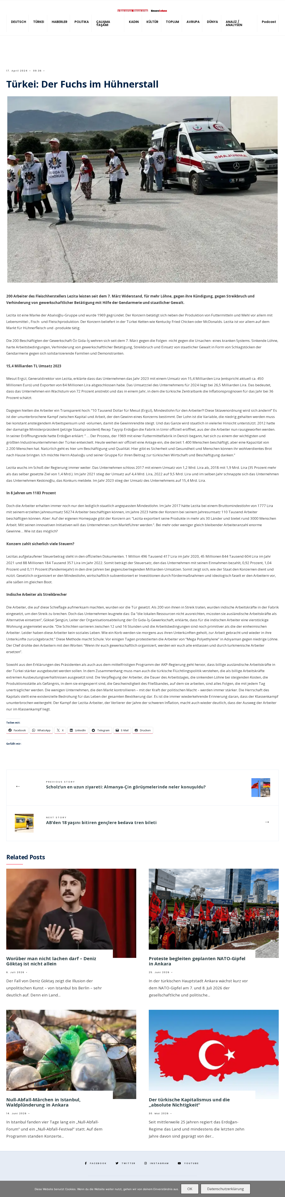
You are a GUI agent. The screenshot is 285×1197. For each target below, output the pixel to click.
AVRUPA (193, 22)
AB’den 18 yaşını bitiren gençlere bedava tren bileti (101, 820)
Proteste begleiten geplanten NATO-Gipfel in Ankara (197, 961)
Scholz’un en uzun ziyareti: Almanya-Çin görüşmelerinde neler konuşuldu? (126, 785)
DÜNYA (212, 22)
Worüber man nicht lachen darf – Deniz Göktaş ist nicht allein (51, 961)
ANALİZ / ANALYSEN (234, 23)
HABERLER (59, 22)
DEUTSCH (18, 22)
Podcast (269, 22)
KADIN (134, 22)
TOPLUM (172, 22)
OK (189, 1188)
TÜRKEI (38, 22)
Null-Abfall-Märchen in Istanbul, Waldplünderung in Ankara (43, 1102)
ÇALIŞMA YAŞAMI (103, 23)
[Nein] (280, 1189)
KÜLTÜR (152, 22)
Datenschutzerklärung (225, 1188)
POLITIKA (81, 22)
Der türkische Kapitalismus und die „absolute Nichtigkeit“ (189, 1102)
